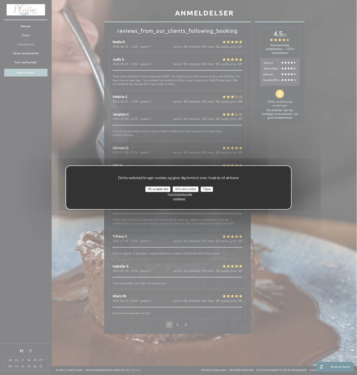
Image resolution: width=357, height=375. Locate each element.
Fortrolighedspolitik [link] (180, 194)
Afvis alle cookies (185, 189)
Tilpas (207, 189)
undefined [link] (179, 199)
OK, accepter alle (158, 189)
